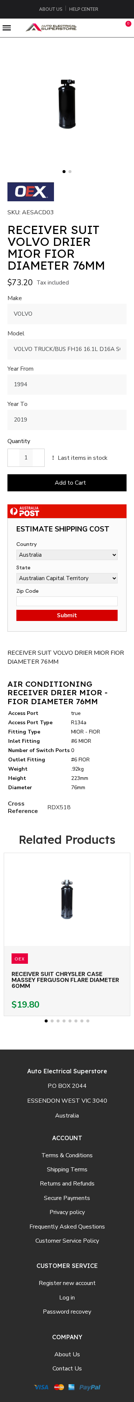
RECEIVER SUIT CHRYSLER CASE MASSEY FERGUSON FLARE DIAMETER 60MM (65, 980)
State (23, 567)
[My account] (110, 28)
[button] (93, 27)
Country (26, 544)
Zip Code (27, 591)
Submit (67, 615)
